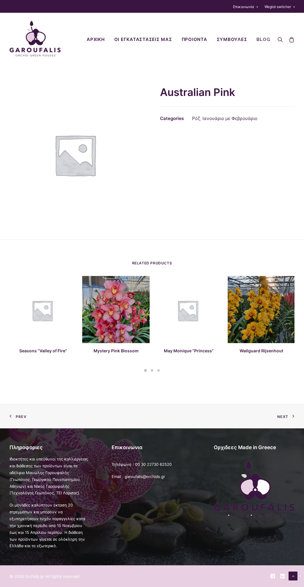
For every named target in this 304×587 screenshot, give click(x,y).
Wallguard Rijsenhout (261, 350)
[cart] (290, 38)
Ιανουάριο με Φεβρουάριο (229, 118)
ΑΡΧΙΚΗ (96, 39)
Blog (263, 39)
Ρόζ (196, 118)
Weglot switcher (278, 6)
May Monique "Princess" (189, 350)
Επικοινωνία (243, 6)
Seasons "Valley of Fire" (43, 350)
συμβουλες (232, 39)
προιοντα (194, 39)
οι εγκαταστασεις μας (143, 39)
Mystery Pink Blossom (116, 350)
